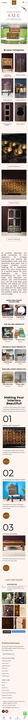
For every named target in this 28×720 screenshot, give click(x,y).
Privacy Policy (5, 690)
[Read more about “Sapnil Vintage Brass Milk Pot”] (3, 359)
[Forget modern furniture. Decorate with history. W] (8, 611)
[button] (3, 314)
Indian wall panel (7, 124)
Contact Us (5, 687)
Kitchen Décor (5, 676)
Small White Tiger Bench (20, 362)
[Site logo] (14, 2)
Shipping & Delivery (7, 695)
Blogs (3, 685)
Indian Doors (20, 75)
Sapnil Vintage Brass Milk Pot (8, 362)
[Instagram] (3, 711)
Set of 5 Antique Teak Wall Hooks (20, 385)
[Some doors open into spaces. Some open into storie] (8, 623)
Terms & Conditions (7, 698)
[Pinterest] (6, 711)
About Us (4, 682)
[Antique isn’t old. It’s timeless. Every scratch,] (20, 598)
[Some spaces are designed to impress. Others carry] (20, 623)
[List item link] (14, 705)
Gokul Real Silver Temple (20, 318)
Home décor (7, 100)
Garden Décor (21, 100)
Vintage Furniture (7, 75)
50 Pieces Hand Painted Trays (7, 340)
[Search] (26, 2)
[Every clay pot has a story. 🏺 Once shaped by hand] (8, 598)
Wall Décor (21, 124)
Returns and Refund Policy (9, 692)
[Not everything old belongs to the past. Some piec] (20, 611)
